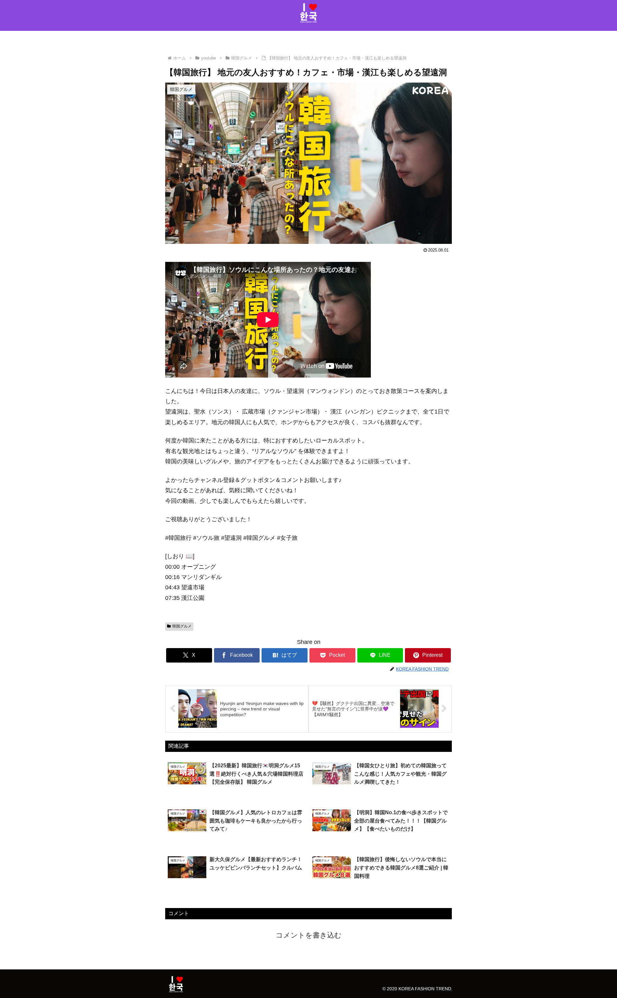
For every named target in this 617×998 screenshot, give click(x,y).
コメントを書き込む (309, 935)
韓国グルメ (182, 626)
